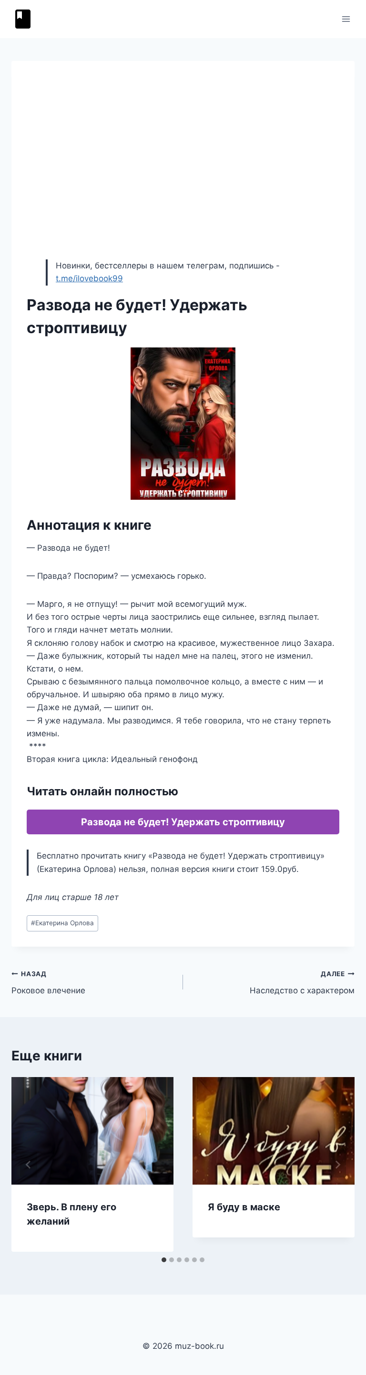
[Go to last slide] (28, 1164)
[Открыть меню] (346, 18)
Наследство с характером (302, 982)
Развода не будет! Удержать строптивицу (183, 822)
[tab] (164, 1259)
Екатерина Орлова (62, 923)
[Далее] (337, 1164)
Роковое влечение (48, 982)
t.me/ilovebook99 (89, 278)
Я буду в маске (244, 1207)
